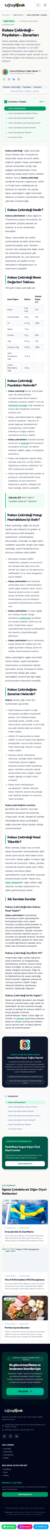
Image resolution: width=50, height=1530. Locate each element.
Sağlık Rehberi (18, 15)
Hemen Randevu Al (25, 1164)
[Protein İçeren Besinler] (25, 1308)
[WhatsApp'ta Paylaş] (4, 79)
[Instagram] (4, 1436)
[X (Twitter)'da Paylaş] (9, 79)
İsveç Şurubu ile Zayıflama (19, 1231)
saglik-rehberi (10, 1203)
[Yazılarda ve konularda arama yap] (38, 5)
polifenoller (25, 618)
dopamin (25, 443)
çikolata (20, 1018)
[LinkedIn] (16, 1436)
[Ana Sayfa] (15, 5)
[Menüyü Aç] (45, 5)
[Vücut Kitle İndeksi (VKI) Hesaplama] (25, 1260)
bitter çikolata (12, 882)
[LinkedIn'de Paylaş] (14, 79)
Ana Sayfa (5, 15)
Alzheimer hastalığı (17, 405)
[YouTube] (10, 1436)
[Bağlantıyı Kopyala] (19, 79)
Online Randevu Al (25, 1494)
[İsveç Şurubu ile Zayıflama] (25, 1212)
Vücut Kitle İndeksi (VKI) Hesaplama (24, 1279)
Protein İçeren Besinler (17, 1327)
